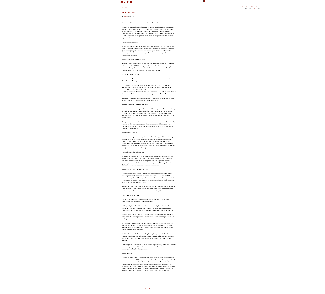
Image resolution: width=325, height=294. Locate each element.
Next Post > (149, 289)
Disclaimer (259, 7)
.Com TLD (126, 2)
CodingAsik (125, 16)
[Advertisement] (148, 277)
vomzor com (128, 12)
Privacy (253, 7)
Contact (248, 7)
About (243, 7)
